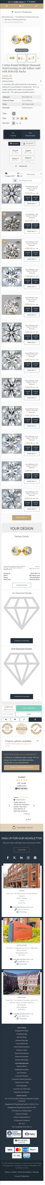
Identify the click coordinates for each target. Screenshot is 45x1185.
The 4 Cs (22, 1123)
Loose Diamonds (22, 1043)
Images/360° (10, 176)
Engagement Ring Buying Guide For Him (22, 1107)
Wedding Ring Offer (22, 1069)
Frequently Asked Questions (22, 1079)
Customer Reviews (21, 1076)
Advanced (23, 166)
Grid (21, 173)
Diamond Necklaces (22, 1053)
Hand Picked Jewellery (21, 1047)
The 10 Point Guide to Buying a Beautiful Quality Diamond (22, 1099)
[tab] (13, 134)
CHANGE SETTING (21, 585)
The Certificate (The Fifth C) (21, 1127)
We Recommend (30, 134)
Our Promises (21, 1073)
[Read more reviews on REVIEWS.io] (21, 788)
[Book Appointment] (35, 719)
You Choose (13, 134)
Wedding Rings (21, 1034)
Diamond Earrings (22, 1040)
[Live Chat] (6, 719)
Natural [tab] (15, 144)
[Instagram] (28, 858)
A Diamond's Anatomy (22, 1120)
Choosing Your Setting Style (21, 1111)
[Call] (24, 719)
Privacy (7, 1172)
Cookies (14, 1172)
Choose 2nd (35, 198)
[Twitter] (14, 858)
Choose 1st (27, 198)
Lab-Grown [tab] (29, 144)
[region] (21, 805)
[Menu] (7, 6)
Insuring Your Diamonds (21, 1089)
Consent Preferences (21, 1176)
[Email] (15, 719)
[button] (9, 805)
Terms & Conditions (25, 1172)
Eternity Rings (22, 1037)
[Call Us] (36, 6)
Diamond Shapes (22, 1114)
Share (29, 714)
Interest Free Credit (22, 1082)
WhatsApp (23, 912)
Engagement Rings (21, 1031)
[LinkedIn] (21, 858)
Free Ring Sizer (21, 1086)
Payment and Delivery (21, 1092)
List (20, 176)
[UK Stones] (6, 173)
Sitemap (36, 1172)
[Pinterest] (35, 858)
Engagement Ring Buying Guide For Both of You (22, 1104)
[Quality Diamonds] (22, 12)
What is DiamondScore (22, 1117)
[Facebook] (8, 858)
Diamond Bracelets (21, 1060)
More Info (31, 204)
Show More (20, 518)
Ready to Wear (21, 1050)
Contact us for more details (21, 767)
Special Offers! (22, 1066)
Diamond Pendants (21, 1056)
